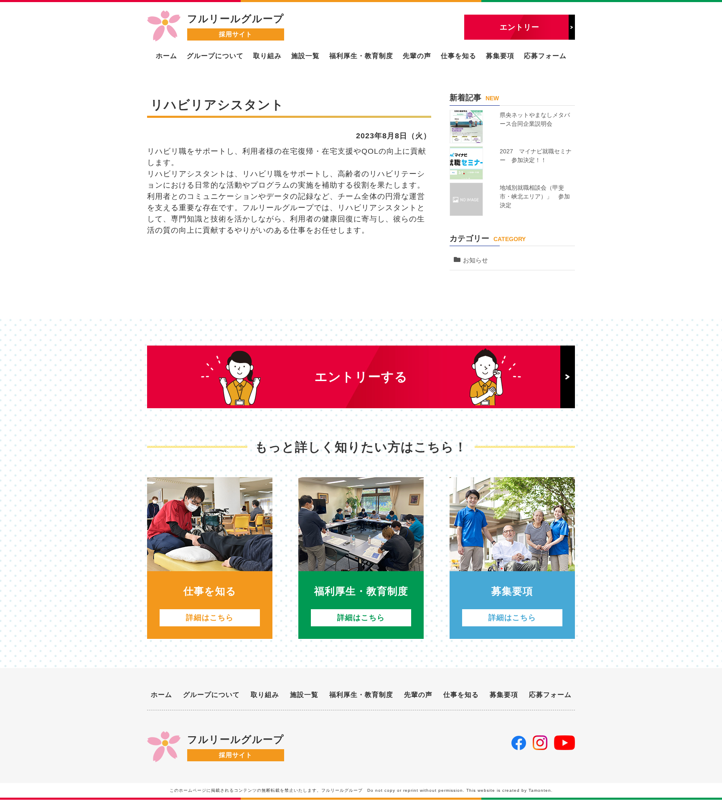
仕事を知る (458, 55)
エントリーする (361, 377)
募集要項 (500, 55)
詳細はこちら (210, 617)
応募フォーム (545, 55)
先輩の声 (417, 55)
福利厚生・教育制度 (361, 55)
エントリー (519, 27)
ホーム (166, 55)
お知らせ (475, 260)
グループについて (215, 55)
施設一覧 (305, 55)
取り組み (267, 55)
